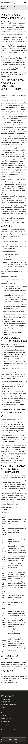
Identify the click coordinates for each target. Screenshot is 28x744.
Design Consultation (19, 6)
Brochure (4, 6)
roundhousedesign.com (8, 34)
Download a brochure (14, 739)
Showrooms (10, 6)
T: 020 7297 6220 (4, 8)
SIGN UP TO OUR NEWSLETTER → (10, 733)
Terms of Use (16, 39)
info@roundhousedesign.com (10, 504)
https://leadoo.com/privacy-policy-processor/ (13, 222)
